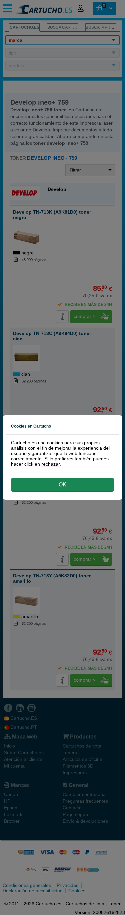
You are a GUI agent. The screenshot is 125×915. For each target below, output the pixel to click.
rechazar (50, 464)
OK (62, 484)
